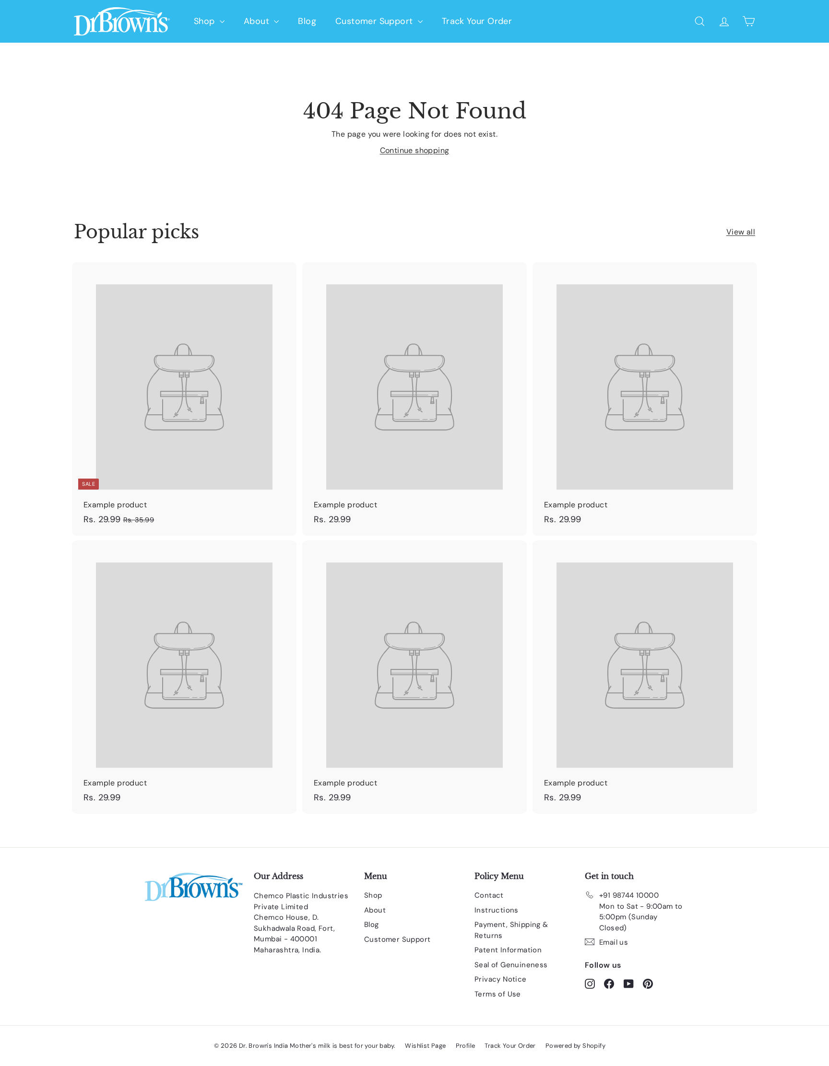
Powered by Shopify (575, 1046)
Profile (465, 1046)
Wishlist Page (425, 1046)
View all (740, 232)
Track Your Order (477, 21)
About (258, 21)
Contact (489, 895)
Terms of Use (497, 994)
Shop (205, 21)
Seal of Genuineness (511, 965)
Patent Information (508, 950)
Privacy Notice (500, 979)
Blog (307, 21)
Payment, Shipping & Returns (511, 930)
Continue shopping (415, 150)
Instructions (496, 910)
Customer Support (375, 21)
